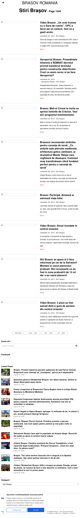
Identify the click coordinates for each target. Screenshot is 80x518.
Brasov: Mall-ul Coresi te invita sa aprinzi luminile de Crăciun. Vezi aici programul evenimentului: (59, 111)
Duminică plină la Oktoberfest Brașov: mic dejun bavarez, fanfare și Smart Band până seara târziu (45, 381)
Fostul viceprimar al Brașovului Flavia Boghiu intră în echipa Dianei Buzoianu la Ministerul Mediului (45, 390)
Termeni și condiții (68, 513)
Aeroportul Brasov (48, 81)
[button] (76, 345)
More (42, 49)
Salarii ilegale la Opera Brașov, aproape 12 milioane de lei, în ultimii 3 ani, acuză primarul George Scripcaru (46, 412)
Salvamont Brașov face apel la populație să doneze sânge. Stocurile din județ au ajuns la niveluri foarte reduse (45, 434)
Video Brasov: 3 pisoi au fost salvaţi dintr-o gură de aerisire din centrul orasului (57, 306)
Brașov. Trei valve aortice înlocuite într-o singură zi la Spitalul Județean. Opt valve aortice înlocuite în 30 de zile (42, 456)
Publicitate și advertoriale (48, 511)
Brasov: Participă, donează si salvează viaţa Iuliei (57, 196)
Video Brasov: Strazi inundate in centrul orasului (58, 227)
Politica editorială (66, 511)
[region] (25, 502)
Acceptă (35, 510)
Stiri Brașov (60, 36)
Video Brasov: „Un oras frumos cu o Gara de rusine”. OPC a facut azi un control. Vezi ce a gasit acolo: (58, 27)
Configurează (16, 510)
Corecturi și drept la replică (50, 513)
